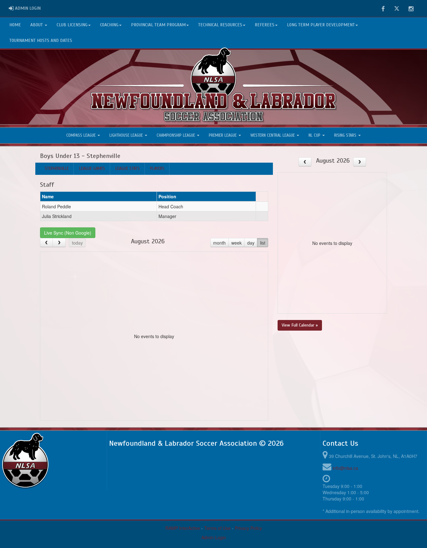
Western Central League (273, 135)
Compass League (81, 135)
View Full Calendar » (300, 325)
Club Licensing (72, 25)
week (236, 243)
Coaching (109, 25)
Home (15, 25)
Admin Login (213, 537)
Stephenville (57, 168)
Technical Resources (220, 25)
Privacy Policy (248, 528)
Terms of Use (217, 528)
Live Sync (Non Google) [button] (67, 233)
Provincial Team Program (158, 25)
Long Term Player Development (321, 25)
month (219, 243)
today (77, 243)
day (250, 243)
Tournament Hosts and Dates (40, 40)
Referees (264, 25)
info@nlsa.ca (345, 468)
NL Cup (315, 135)
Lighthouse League (126, 135)
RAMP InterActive (182, 528)
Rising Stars (346, 135)
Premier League (223, 135)
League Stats (127, 168)
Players (157, 168)
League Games (92, 168)
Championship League (176, 135)
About (37, 25)
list (262, 243)
